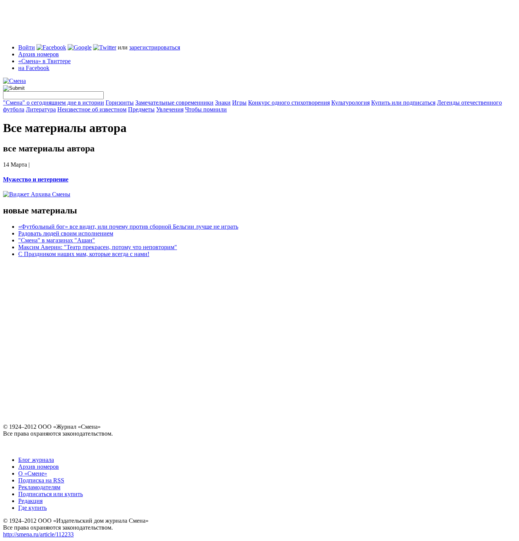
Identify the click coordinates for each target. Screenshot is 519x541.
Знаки (223, 102)
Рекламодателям (39, 487)
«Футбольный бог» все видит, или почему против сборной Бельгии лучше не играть (128, 226)
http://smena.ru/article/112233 (38, 534)
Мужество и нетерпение (35, 179)
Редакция (30, 501)
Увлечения (170, 109)
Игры (239, 102)
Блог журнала (36, 460)
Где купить (32, 507)
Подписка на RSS (41, 480)
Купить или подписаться (403, 102)
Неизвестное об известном (92, 109)
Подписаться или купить (50, 494)
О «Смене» (32, 473)
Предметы (141, 109)
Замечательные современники (174, 102)
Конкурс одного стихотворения (289, 102)
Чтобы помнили (206, 109)
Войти (26, 47)
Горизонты (120, 102)
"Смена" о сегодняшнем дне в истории (53, 102)
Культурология (350, 102)
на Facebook (33, 68)
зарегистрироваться (154, 47)
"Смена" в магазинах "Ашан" (56, 240)
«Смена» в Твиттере (44, 61)
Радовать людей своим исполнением (65, 233)
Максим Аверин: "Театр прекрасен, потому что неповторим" (97, 247)
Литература (41, 109)
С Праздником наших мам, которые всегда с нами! (83, 254)
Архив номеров (38, 54)
